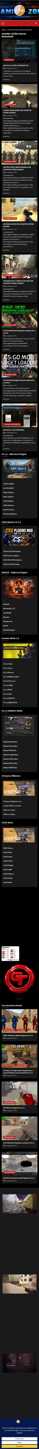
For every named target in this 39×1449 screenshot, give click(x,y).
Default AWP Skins (10, 768)
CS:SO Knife (7, 852)
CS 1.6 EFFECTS (9, 698)
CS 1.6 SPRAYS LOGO (11, 677)
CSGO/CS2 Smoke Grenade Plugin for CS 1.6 (18, 1178)
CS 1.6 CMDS (8, 685)
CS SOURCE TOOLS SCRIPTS (12, 275)
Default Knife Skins (10, 742)
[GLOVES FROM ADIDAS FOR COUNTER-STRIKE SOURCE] (19, 96)
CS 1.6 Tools (7, 668)
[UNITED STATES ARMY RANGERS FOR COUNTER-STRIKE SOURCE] (19, 152)
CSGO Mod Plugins (22, 1065)
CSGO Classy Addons (11, 556)
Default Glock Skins (10, 746)
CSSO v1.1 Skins (9, 814)
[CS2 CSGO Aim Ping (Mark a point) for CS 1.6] (19, 1128)
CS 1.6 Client (8, 664)
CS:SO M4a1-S (8, 874)
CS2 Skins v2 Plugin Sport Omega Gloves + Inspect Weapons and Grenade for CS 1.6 (18, 1071)
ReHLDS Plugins (9, 630)
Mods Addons (8, 497)
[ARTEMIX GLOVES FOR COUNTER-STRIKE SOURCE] (19, 209)
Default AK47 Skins (10, 763)
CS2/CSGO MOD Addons (12, 560)
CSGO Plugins (8, 501)
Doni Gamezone (9, 68)
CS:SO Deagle (8, 865)
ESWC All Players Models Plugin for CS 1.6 (18, 1035)
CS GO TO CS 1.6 (9, 681)
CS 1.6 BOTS (7, 690)
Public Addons (8, 492)
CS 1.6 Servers (8, 672)
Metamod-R (7, 621)
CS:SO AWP (7, 870)
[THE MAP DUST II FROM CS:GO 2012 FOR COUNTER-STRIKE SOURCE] (19, 266)
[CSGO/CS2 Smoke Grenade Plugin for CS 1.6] (19, 1163)
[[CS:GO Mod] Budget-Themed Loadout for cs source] (19, 365)
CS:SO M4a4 (7, 878)
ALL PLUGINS (8, 488)
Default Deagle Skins (10, 755)
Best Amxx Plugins (9, 1030)
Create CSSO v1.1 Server (12, 806)
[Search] (36, 23)
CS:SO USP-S (8, 861)
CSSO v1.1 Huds (9, 810)
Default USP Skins (9, 750)
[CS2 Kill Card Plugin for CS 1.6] (19, 1093)
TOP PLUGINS (8, 484)
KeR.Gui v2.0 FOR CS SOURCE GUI (15, 65)
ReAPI (5, 626)
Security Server (8, 510)
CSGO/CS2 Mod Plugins (12, 551)
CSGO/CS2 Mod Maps (11, 564)
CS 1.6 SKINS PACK (10, 702)
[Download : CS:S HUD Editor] (19, 415)
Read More (6, 79)
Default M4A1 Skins (10, 759)
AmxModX (7, 613)
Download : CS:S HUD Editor (13, 430)
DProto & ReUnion (10, 514)
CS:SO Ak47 (7, 882)
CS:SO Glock (7, 857)
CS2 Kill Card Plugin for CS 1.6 (13, 1108)
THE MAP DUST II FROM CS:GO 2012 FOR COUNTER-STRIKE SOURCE (18, 282)
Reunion (6, 617)
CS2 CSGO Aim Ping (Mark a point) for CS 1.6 (19, 1143)
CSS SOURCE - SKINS (10, 105)
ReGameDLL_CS (9, 608)
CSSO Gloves (8, 848)
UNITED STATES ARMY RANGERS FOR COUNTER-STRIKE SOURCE (17, 168)
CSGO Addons (8, 505)
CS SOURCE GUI (8, 60)
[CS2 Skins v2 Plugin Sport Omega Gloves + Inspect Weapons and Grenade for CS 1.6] (19, 1056)
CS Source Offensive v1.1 (12, 801)
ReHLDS (6, 604)
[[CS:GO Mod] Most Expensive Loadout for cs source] (19, 316)
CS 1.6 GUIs (7, 694)
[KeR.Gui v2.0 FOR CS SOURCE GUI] (19, 51)
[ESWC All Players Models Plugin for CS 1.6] (19, 1021)
